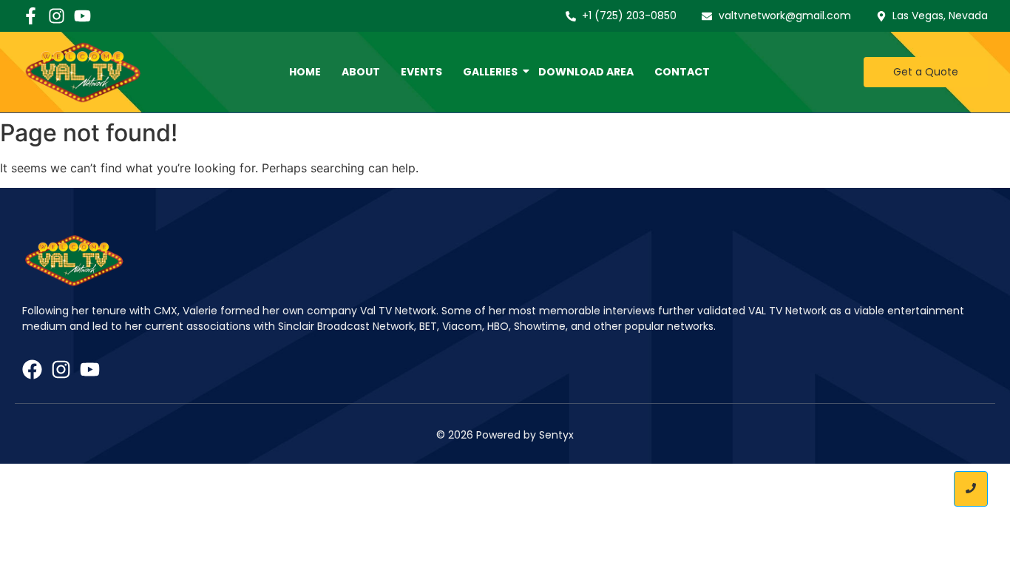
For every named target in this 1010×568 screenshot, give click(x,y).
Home (305, 71)
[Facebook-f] (30, 15)
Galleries (490, 71)
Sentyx (556, 434)
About (361, 71)
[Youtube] (82, 15)
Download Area (586, 71)
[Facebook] (32, 369)
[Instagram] (56, 15)
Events (421, 71)
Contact (682, 71)
